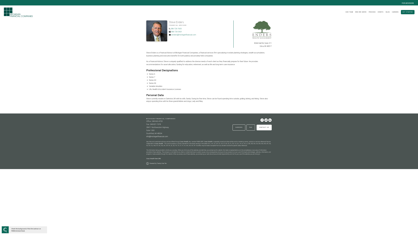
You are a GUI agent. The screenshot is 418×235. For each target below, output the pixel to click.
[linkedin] (270, 120)
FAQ (250, 127)
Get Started (408, 12)
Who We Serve (361, 12)
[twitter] (266, 120)
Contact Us (264, 127)
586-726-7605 (176, 29)
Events (380, 12)
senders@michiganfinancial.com (183, 35)
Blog (388, 12)
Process (372, 12)
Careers (395, 12)
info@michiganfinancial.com (157, 136)
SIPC (202, 141)
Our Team (349, 12)
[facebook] (262, 120)
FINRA (198, 141)
